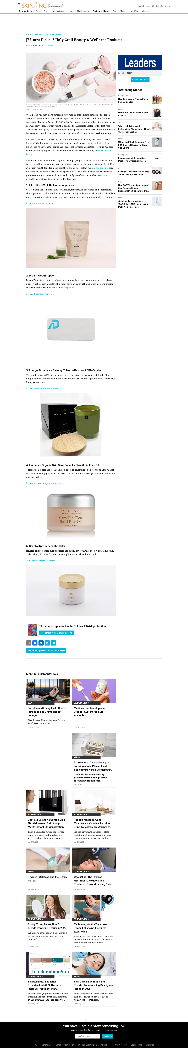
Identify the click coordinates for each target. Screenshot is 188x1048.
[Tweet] (47, 643)
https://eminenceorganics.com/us (43, 483)
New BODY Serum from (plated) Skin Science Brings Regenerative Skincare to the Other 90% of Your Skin (133, 188)
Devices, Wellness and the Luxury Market (47, 878)
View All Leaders (140, 79)
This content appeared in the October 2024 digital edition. (73, 626)
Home (28, 35)
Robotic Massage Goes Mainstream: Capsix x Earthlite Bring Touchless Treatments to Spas (92, 823)
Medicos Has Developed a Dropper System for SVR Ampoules (89, 712)
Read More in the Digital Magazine (56, 633)
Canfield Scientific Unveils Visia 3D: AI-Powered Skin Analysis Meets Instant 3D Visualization (46, 823)
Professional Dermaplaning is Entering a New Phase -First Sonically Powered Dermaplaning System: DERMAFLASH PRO (93, 766)
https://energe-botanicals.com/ (42, 388)
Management (123, 96)
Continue (108, 1036)
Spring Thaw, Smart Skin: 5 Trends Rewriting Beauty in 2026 (47, 926)
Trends (120, 123)
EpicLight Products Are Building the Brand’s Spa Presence (133, 173)
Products (38, 35)
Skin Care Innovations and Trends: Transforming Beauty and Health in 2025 (94, 985)
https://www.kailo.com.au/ (40, 203)
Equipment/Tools (53, 35)
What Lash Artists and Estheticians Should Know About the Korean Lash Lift (134, 129)
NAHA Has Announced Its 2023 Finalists (133, 114)
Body (120, 182)
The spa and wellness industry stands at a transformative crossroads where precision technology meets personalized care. (93, 939)
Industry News (123, 155)
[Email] (28, 643)
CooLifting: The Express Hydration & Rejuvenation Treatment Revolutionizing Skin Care (92, 880)
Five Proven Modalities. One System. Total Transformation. (47, 722)
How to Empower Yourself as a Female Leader (133, 100)
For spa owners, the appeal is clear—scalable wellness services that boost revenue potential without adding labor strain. (93, 834)
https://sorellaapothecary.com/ (41, 560)
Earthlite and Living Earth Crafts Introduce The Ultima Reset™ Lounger (47, 712)
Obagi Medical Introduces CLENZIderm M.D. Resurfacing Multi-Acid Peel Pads (133, 204)
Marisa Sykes (47, 45)
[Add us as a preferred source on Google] (53, 643)
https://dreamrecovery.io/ (39, 294)
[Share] (34, 643)
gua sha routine (100, 168)
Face (120, 168)
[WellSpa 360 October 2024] (33, 630)
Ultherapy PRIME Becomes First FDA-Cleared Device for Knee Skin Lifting (133, 145)
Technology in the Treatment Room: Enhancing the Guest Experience (91, 928)
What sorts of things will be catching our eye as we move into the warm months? (47, 935)
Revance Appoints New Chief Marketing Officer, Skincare (132, 159)
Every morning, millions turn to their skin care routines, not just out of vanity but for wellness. (93, 996)
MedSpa (77, 757)
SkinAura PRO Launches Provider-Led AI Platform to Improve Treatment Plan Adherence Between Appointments (44, 985)
